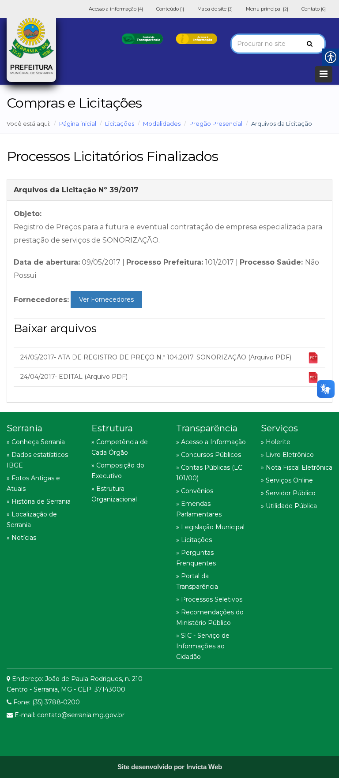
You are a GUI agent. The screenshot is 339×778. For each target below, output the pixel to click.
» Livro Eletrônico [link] (287, 455)
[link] (142, 38)
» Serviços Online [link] (287, 480)
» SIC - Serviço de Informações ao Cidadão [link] (203, 646)
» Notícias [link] (21, 538)
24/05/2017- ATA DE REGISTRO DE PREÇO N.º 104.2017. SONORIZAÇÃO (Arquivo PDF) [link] (155, 357)
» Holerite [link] (275, 442)
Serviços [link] (279, 428)
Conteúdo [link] (170, 9)
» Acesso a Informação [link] (211, 442)
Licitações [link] (119, 123)
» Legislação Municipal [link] (210, 527)
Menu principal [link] (267, 9)
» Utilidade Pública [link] (289, 506)
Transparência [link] (206, 428)
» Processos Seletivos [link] (209, 599)
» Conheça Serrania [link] (36, 442)
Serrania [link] (24, 428)
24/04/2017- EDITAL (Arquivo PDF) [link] (74, 377)
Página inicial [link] (77, 123)
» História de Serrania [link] (39, 501)
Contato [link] (313, 9)
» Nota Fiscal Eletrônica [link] (296, 467)
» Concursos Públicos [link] (208, 455)
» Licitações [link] (194, 540)
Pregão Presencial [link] (215, 123)
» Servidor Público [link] (288, 493)
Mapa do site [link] (215, 9)
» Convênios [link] (194, 491)
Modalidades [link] (162, 123)
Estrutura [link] (112, 428)
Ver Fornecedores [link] (106, 299)
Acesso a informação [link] (116, 9)
